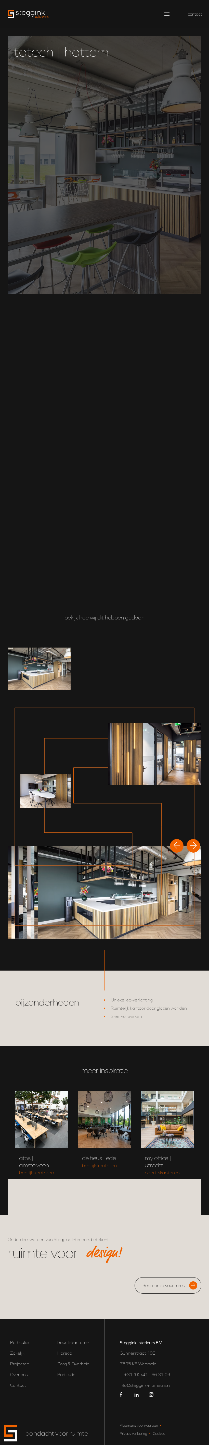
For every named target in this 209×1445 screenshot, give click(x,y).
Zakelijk (17, 1353)
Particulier (20, 1342)
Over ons (19, 1374)
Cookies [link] (159, 1433)
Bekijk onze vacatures (163, 1285)
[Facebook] (122, 1394)
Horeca (64, 1353)
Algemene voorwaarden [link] (139, 1425)
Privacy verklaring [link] (133, 1433)
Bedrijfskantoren (73, 1342)
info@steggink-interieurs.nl (145, 1385)
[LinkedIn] (136, 1394)
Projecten (19, 1363)
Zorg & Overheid (73, 1363)
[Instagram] (151, 1394)
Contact (18, 1385)
